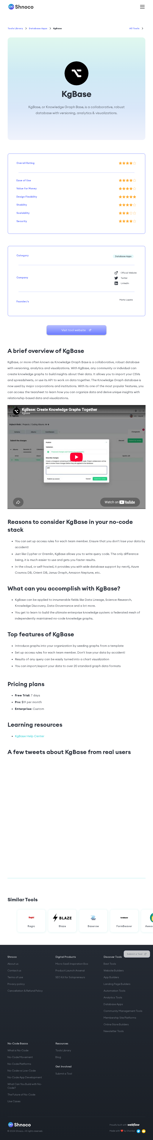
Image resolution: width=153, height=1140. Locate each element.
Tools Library (63, 1050)
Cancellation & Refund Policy (25, 990)
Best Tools (110, 963)
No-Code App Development (24, 1077)
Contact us (14, 970)
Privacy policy (16, 984)
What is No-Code (17, 1050)
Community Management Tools (123, 1011)
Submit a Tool (63, 1073)
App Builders (111, 977)
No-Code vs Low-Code (21, 1070)
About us (12, 963)
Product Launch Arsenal (70, 970)
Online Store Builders (116, 1024)
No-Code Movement (20, 1057)
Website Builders (114, 970)
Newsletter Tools (114, 1031)
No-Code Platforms (19, 1064)
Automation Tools (114, 990)
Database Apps (113, 1004)
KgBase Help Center (29, 736)
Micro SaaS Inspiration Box (71, 963)
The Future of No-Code (21, 1094)
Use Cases (14, 1101)
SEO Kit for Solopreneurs (70, 977)
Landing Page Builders (117, 984)
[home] (21, 6)
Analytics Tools (113, 997)
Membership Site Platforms (120, 1017)
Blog (58, 1057)
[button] (141, 6)
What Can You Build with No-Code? (24, 1085)
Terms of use (15, 977)
